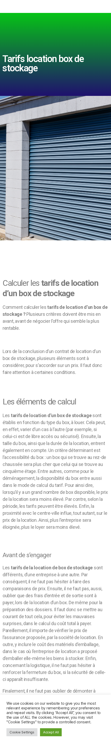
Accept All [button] (51, 732)
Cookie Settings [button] (22, 732)
